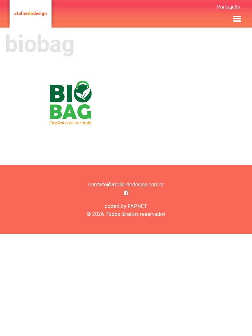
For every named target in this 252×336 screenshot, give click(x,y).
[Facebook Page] (126, 193)
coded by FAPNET (126, 206)
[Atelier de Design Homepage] (31, 14)
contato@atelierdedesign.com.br (126, 184)
